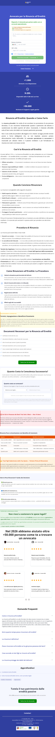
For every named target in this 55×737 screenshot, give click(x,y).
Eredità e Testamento (6, 679)
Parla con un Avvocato (27, 362)
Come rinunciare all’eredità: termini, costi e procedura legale (15, 675)
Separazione (17, 679)
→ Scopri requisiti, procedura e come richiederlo (12, 526)
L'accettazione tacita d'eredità (8, 672)
